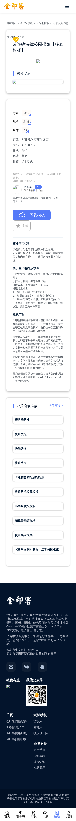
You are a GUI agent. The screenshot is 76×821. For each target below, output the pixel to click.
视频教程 (39, 756)
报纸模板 (44, 23)
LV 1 (38, 186)
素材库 (37, 727)
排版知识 (39, 762)
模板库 (37, 721)
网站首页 (11, 23)
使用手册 (39, 750)
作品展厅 (39, 767)
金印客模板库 (27, 23)
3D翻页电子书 (15, 727)
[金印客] (12, 5)
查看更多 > (56, 405)
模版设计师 (40, 733)
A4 (24, 161)
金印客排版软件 (16, 721)
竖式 (30, 161)
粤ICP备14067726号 (41, 802)
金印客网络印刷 (16, 733)
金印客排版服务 (16, 739)
